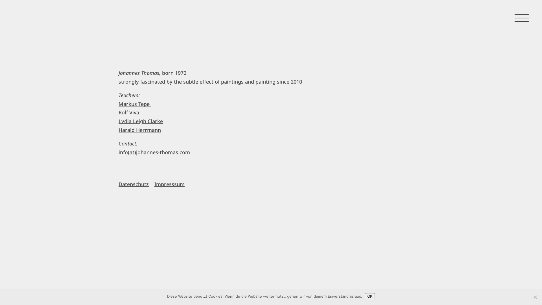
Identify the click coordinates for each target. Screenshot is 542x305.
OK (370, 296)
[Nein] (535, 297)
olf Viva (130, 112)
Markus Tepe (135, 104)
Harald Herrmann (140, 130)
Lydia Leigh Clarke (141, 121)
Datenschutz (134, 184)
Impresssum (169, 184)
